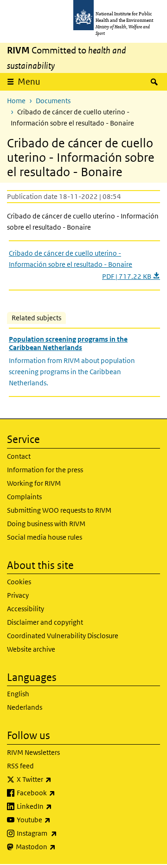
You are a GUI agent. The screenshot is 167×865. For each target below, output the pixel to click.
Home (16, 100)
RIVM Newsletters (33, 752)
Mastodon (60, 846)
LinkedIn (59, 806)
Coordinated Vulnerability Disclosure (62, 635)
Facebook (60, 792)
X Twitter (58, 779)
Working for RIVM (34, 483)
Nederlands (24, 707)
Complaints (24, 496)
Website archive (31, 649)
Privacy (18, 595)
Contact (19, 456)
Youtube (58, 819)
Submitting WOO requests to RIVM (59, 510)
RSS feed (20, 765)
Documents (53, 100)
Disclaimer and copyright (45, 622)
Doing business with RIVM (46, 523)
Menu (29, 81)
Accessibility (25, 608)
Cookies (19, 581)
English (18, 693)
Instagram (61, 833)
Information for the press (45, 469)
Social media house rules (44, 537)
